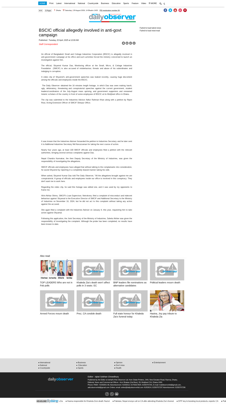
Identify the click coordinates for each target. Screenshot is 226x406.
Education (116, 3)
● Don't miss (119, 365)
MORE (153, 3)
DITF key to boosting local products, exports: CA (192, 401)
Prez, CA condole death (89, 313)
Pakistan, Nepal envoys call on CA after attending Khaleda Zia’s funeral (138, 401)
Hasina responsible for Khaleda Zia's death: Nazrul (82, 401)
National (81, 3)
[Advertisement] (86, 123)
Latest (59, 3)
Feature (135, 3)
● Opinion (118, 363)
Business (105, 3)
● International (44, 363)
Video (143, 3)
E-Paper (48, 11)
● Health (117, 368)
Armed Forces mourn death (54, 313)
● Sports (79, 368)
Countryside (93, 3)
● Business (81, 363)
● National (42, 365)
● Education (81, 365)
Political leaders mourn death (165, 282)
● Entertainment (158, 363)
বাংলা (40, 11)
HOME (42, 3)
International (69, 3)
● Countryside (44, 368)
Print (51, 3)
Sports (126, 3)
